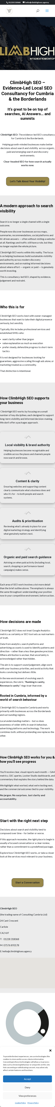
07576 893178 (11, 945)
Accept (27, 1079)
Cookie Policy (20, 1103)
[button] (50, 1050)
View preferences (27, 1095)
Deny (27, 1087)
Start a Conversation (27, 882)
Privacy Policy (33, 1103)
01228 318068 (11, 938)
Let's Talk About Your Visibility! (27, 181)
